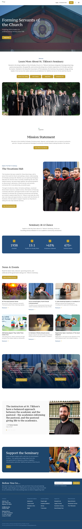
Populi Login (44, 501)
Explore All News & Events (9, 277)
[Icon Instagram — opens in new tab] (79, 523)
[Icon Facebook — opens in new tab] (67, 523)
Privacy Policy (23, 525)
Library (42, 506)
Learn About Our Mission (41, 147)
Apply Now (6, 37)
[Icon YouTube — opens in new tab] (76, 523)
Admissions (30, 501)
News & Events (71, 501)
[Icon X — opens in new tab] (70, 523)
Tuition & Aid (30, 503)
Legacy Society (58, 503)
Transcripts (44, 508)
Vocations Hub (63, 2)
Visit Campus (35, 76)
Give (8, 466)
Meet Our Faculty (21, 380)
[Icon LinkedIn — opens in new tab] (73, 523)
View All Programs (60, 379)
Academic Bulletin (45, 503)
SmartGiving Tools (58, 508)
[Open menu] (78, 2)
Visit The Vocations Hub (9, 206)
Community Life (60, 76)
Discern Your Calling (23, 76)
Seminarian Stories (72, 503)
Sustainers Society (59, 506)
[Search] (75, 2)
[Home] (6, 2)
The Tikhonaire (72, 506)
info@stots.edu (6, 507)
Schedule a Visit (31, 506)
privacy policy (64, 485)
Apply (57, 2)
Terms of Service (31, 525)
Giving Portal (57, 501)
